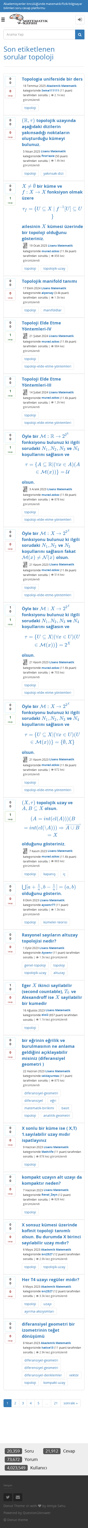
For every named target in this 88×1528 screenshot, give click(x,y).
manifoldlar (52, 310)
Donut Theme (14, 1506)
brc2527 (47, 1254)
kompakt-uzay (54, 1382)
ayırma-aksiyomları (39, 1311)
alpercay (48, 293)
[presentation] (28, 120)
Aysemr (47, 953)
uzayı (47, 1304)
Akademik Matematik (61, 86)
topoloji (30, 107)
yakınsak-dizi (53, 173)
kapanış (49, 874)
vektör (74, 1375)
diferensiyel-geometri (41, 1367)
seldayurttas (50, 1076)
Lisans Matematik (53, 151)
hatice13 (48, 1348)
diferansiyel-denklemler (43, 1375)
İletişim (8, 1485)
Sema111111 (50, 90)
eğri (53, 1100)
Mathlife (48, 1152)
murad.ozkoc (50, 251)
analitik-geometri (56, 1115)
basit (65, 1108)
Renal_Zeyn (49, 1195)
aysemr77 (48, 905)
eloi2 (45, 1015)
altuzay (59, 972)
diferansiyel (33, 1100)
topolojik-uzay (54, 268)
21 (56, 1403)
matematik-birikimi (39, 1108)
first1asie (48, 156)
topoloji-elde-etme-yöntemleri (47, 366)
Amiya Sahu (56, 1506)
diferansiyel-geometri (41, 1093)
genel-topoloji (35, 965)
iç (64, 874)
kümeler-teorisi (55, 922)
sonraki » (71, 1403)
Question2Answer (37, 1513)
